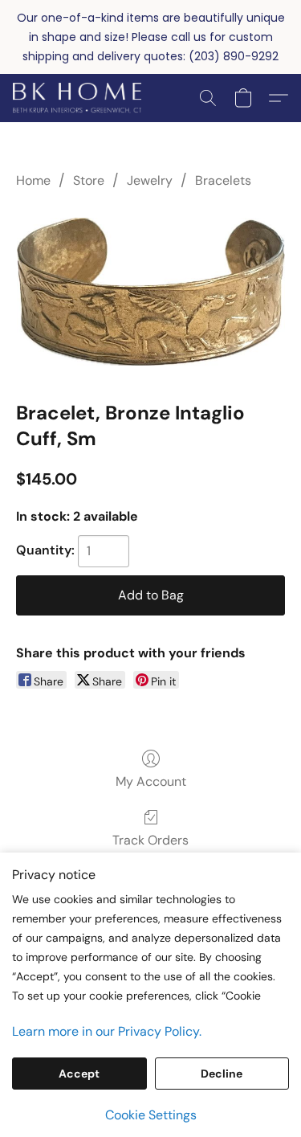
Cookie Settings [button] (151, 1114)
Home (33, 180)
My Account (151, 781)
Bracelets (223, 180)
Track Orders (150, 840)
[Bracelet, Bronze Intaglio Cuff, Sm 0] (150, 292)
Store (88, 180)
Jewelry (150, 180)
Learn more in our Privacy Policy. (106, 1031)
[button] (80, 98)
